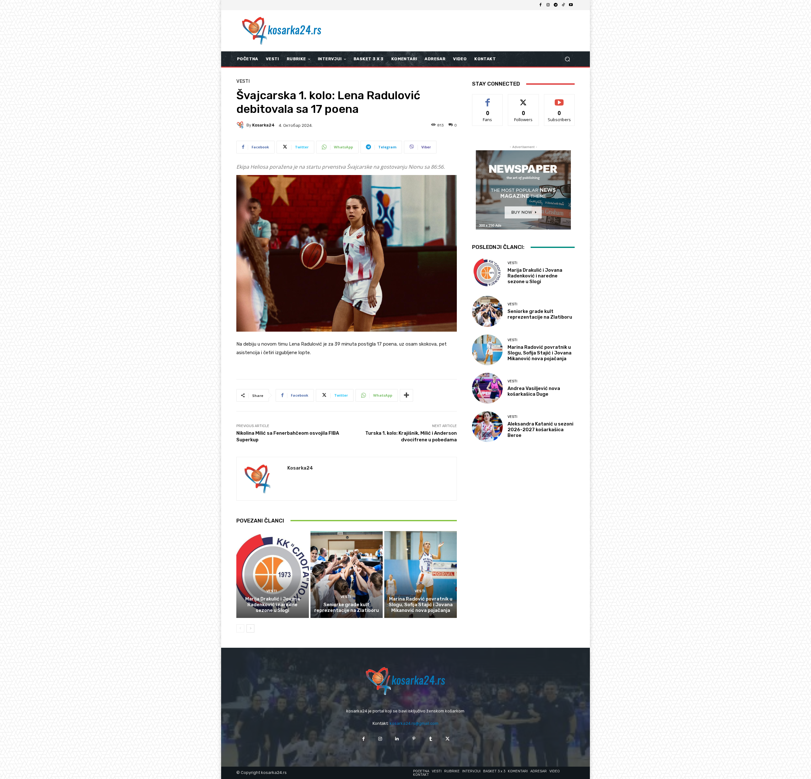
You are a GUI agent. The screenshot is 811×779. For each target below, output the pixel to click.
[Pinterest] (414, 739)
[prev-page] (240, 628)
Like (487, 99)
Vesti (243, 81)
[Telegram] (555, 5)
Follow (523, 99)
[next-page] (250, 628)
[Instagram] (548, 5)
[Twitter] (447, 739)
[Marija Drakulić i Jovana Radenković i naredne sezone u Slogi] (272, 574)
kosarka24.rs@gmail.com (414, 723)
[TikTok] (563, 5)
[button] (567, 59)
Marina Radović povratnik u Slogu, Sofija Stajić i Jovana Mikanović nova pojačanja (421, 604)
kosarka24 (263, 125)
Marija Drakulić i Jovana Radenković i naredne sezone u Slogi (272, 604)
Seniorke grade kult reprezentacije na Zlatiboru (346, 607)
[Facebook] (540, 5)
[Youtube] (571, 5)
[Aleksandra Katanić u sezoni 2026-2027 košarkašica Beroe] (487, 426)
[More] (406, 395)
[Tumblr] (431, 739)
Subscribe (559, 99)
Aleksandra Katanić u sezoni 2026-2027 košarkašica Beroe (540, 429)
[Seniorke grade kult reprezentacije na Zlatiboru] (346, 574)
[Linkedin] (397, 739)
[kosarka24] (241, 125)
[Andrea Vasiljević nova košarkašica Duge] (487, 388)
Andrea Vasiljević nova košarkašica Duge (534, 391)
